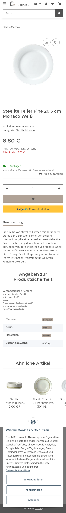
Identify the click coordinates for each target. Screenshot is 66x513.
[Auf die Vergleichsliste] (47, 42)
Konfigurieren (34, 489)
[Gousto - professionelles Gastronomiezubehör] (19, 4)
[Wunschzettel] (52, 3)
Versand (31, 148)
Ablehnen (34, 499)
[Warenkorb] (59, 3)
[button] (46, 3)
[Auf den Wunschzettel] (56, 42)
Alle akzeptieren (33, 479)
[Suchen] (59, 13)
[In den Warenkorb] (33, 199)
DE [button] (36, 4)
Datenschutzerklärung (18, 470)
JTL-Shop (39, 508)
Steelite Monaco (25, 130)
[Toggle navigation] (4, 2)
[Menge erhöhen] (59, 188)
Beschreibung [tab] (13, 222)
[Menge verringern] (7, 188)
